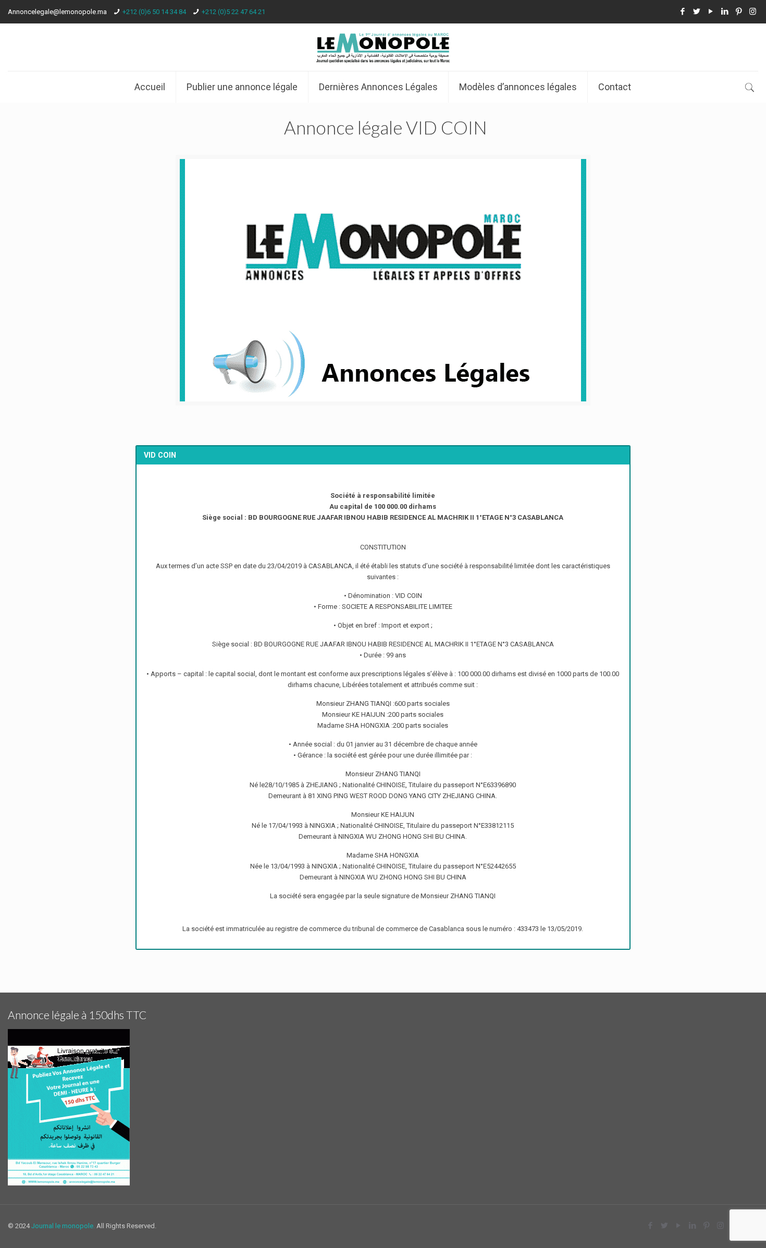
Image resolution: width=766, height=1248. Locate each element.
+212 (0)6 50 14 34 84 (154, 12)
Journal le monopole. (63, 1226)
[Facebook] (682, 11)
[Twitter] (696, 11)
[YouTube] (710, 11)
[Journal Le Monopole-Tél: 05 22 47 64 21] (383, 47)
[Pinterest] (738, 11)
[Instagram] (752, 11)
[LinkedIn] (724, 11)
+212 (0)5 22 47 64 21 (233, 12)
